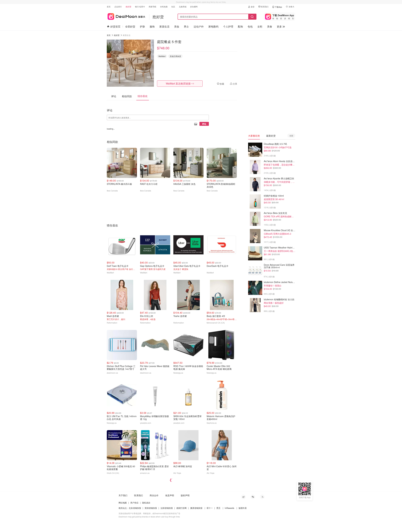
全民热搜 (164, 6)
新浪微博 (243, 497)
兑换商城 (182, 6)
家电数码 (213, 26)
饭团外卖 (243, 507)
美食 (269, 26)
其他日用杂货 (175, 56)
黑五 (218, 507)
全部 (291, 135)
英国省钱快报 (151, 507)
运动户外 (199, 26)
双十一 (210, 507)
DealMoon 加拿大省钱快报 (126, 16)
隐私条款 (146, 502)
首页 (109, 6)
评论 (204, 123)
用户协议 (134, 502)
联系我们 (265, 6)
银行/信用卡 (140, 6)
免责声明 (169, 495)
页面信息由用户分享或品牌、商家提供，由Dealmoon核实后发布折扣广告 (149, 513)
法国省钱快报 (166, 507)
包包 (250, 26)
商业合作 (154, 495)
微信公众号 (252, 497)
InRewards (229, 507)
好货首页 (115, 26)
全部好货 (130, 26)
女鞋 (259, 26)
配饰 (240, 26)
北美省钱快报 (135, 507)
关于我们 (123, 495)
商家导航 (152, 6)
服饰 (152, 26)
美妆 (176, 26)
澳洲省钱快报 (196, 507)
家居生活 (164, 26)
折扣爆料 (194, 6)
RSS (262, 497)
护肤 (142, 26)
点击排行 (118, 6)
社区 (173, 6)
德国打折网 (181, 507)
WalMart (162, 56)
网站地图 (123, 502)
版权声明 (185, 495)
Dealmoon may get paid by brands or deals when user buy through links (149, 516)
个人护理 (228, 26)
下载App (278, 6)
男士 (186, 26)
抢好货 (128, 6)
